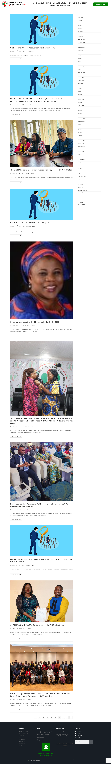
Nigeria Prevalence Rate (23, 731)
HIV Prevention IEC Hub (78, 3)
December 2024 (81, 72)
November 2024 (81, 75)
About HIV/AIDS (59, 3)
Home (34, 3)
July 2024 (80, 86)
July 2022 (80, 127)
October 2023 (81, 105)
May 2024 (80, 91)
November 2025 (81, 42)
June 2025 (80, 55)
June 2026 (80, 23)
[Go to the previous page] (35, 717)
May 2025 (80, 58)
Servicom (54, 6)
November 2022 (81, 118)
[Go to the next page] (70, 717)
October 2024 (81, 77)
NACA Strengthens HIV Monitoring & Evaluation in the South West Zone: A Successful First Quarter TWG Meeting (40, 694)
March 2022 (80, 132)
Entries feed (80, 202)
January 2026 (80, 36)
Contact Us (65, 6)
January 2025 (80, 69)
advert (29, 105)
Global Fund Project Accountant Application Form (32, 48)
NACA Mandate (22, 739)
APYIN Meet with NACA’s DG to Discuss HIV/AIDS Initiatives (37, 625)
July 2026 (80, 20)
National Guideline (82, 176)
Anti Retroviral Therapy (23, 733)
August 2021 (80, 149)
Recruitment (80, 187)
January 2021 (80, 154)
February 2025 (81, 66)
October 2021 (81, 143)
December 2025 (81, 39)
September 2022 (81, 121)
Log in (79, 200)
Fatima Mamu (15, 173)
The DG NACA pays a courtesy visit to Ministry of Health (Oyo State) (41, 170)
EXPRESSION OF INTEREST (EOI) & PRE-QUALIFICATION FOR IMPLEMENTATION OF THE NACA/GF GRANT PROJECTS (36, 100)
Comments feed (81, 204)
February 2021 (81, 151)
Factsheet (80, 168)
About (41, 3)
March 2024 (80, 97)
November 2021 (81, 140)
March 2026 (80, 31)
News (48, 3)
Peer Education (22, 743)
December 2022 (81, 116)
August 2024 (80, 83)
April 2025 (80, 61)
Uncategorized (31, 51)
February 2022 (81, 135)
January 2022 (80, 138)
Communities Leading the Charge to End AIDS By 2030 (34, 322)
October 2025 (81, 45)
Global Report (81, 171)
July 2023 (80, 108)
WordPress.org (81, 206)
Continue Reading (16, 58)
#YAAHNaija (21, 745)
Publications (21, 735)
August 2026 (80, 17)
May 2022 (80, 129)
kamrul (13, 51)
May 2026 (80, 25)
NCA (79, 179)
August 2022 (80, 124)
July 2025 (80, 53)
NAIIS (79, 173)
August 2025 (80, 50)
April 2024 (80, 94)
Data (79, 165)
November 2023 (81, 102)
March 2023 (80, 113)
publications (80, 184)
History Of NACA (22, 741)
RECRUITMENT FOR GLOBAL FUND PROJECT (29, 222)
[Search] (91, 742)
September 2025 (81, 47)
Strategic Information (82, 190)
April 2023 (80, 110)
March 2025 (80, 64)
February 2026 (81, 34)
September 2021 (81, 146)
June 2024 (80, 88)
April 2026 (80, 28)
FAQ (20, 737)
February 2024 (81, 99)
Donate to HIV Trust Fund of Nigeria (46, 754)
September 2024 (81, 80)
